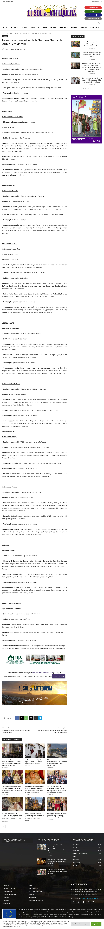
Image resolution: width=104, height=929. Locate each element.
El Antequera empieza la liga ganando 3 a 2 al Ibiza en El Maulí (92, 54)
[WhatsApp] (26, 718)
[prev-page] (3, 826)
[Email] (31, 718)
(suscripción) (59, 676)
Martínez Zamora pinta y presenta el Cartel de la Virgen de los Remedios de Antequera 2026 (57, 815)
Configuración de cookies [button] (80, 924)
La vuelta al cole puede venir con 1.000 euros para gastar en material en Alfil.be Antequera (92, 44)
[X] (22, 718)
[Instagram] (78, 902)
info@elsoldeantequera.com (89, 898)
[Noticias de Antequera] (52, 11)
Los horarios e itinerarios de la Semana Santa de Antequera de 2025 (57, 861)
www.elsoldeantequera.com (42, 673)
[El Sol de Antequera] (3, 49)
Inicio (3, 33)
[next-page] (6, 826)
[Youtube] (93, 902)
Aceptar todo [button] (96, 924)
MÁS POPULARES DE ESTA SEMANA (14, 841)
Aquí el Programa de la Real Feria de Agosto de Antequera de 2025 (57, 871)
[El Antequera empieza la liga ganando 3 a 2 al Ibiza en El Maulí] (75, 55)
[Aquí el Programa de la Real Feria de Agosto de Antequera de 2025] (41, 872)
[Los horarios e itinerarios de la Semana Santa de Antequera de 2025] (41, 861)
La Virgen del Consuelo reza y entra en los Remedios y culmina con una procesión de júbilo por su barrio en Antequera (91, 67)
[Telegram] (40, 718)
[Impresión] (36, 718)
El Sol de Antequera (13, 49)
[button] (99, 22)
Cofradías (9, 33)
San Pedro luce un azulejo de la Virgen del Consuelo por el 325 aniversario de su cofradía (34, 761)
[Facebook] (17, 718)
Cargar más (85, 88)
